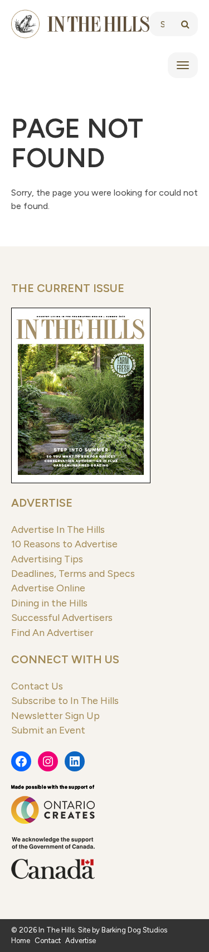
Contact (48, 940)
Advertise (41, 502)
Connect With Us (65, 659)
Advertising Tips (47, 559)
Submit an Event (48, 730)
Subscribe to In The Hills (65, 700)
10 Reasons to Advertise (64, 544)
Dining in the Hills (49, 603)
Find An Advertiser (52, 632)
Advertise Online (48, 588)
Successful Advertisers (62, 617)
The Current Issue (67, 288)
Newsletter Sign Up (55, 715)
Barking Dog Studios (134, 930)
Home (20, 940)
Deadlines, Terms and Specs (73, 573)
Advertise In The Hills (58, 529)
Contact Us (37, 686)
